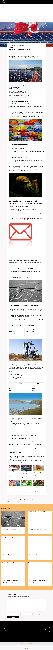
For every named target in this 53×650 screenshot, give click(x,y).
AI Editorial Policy (26, 648)
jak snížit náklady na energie (33, 203)
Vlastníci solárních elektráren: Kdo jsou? (11, 580)
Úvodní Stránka (48, 629)
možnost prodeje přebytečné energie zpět (25, 435)
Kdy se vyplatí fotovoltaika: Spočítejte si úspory (13, 554)
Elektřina (4, 628)
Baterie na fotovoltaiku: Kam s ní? (36, 554)
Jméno (9, 613)
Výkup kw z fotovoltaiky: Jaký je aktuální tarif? (39, 529)
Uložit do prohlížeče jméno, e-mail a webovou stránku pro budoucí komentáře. (40, 612)
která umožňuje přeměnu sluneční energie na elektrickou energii (30, 103)
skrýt (22, 85)
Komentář (10, 599)
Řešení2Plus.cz (6, 531)
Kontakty (49, 634)
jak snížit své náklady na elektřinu (34, 367)
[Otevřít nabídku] (50, 2)
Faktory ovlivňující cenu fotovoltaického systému (17, 91)
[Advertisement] (26, 11)
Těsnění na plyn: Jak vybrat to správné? (39, 499)
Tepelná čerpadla (5, 635)
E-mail (22, 613)
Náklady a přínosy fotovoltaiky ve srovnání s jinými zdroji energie (20, 95)
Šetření (3, 634)
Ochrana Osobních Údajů (31, 643)
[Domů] (9, 45)
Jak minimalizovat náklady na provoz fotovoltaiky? (17, 92)
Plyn (3, 632)
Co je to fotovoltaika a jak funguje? (15, 87)
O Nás (49, 633)
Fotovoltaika (11, 47)
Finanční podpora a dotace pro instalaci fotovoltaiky (17, 93)
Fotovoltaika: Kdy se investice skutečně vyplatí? (39, 580)
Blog (50, 631)
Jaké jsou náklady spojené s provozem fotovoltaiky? (17, 89)
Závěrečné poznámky (13, 96)
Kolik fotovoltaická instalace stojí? (15, 88)
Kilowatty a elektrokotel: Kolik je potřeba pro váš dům (16, 500)
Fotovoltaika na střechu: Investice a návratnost (12, 529)
